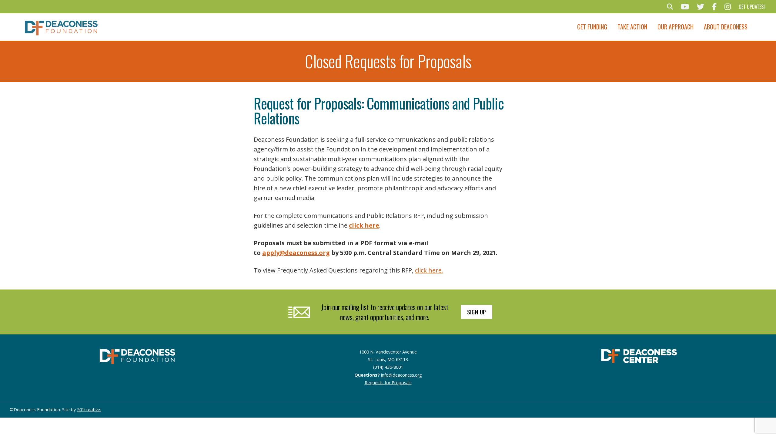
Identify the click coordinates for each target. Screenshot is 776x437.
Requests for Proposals (388, 382)
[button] (669, 6)
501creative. (89, 409)
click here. (429, 270)
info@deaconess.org (401, 375)
